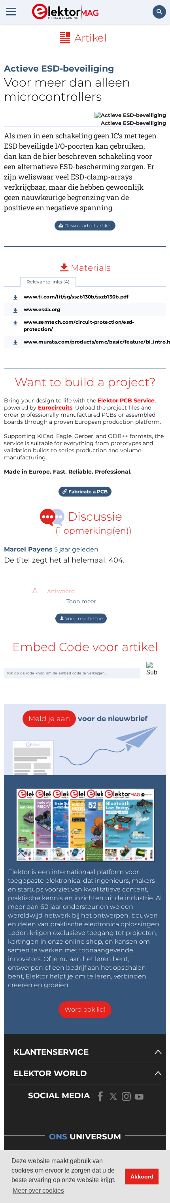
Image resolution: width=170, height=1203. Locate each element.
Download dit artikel (87, 226)
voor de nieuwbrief (87, 718)
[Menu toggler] (11, 11)
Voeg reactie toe (83, 618)
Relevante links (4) (48, 282)
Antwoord (61, 591)
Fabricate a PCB (87, 492)
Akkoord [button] (141, 1176)
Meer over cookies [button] (38, 1190)
